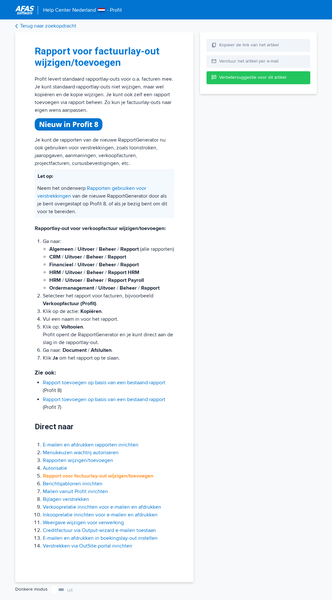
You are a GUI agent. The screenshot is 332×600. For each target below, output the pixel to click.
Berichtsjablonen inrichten (72, 483)
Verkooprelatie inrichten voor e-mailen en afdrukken (102, 507)
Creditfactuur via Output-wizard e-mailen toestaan (99, 530)
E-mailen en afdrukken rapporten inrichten (90, 445)
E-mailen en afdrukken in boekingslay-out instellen (100, 538)
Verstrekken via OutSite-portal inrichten (87, 546)
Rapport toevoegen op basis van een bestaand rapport (104, 382)
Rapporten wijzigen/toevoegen (78, 460)
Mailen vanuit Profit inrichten (75, 491)
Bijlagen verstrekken (66, 499)
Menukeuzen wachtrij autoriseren (81, 452)
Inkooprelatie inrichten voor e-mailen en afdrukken (100, 515)
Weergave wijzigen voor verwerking (83, 522)
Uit (70, 590)
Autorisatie (55, 468)
